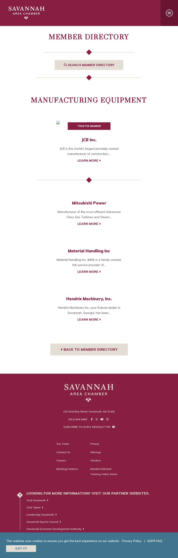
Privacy (94, 443)
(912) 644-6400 (77, 419)
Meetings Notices (67, 468)
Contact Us (63, 452)
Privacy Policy (132, 541)
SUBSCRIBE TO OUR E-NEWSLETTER (87, 426)
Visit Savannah (36, 500)
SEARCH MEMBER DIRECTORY (90, 65)
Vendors (95, 460)
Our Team (62, 443)
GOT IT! (21, 548)
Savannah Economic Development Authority (53, 528)
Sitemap (95, 452)
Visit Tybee (33, 507)
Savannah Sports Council (42, 521)
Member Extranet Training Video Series (103, 471)
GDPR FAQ (154, 541)
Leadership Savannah (40, 514)
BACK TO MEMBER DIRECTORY (90, 349)
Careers (61, 460)
